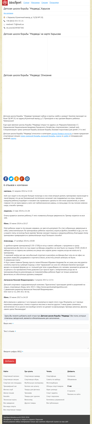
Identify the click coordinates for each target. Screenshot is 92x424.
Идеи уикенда (51, 389)
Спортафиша (51, 376)
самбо (66, 136)
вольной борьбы (48, 136)
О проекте (71, 391)
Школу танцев (8, 393)
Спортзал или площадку (12, 383)
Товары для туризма (32, 396)
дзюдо (58, 136)
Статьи (26, 2)
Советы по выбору (53, 379)
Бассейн (6, 396)
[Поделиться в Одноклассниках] (16, 178)
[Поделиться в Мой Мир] (27, 178)
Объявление (72, 379)
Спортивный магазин (11, 376)
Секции (44, 2)
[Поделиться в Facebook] (5, 178)
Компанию (71, 376)
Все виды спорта (9, 406)
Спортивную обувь (32, 379)
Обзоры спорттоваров (54, 386)
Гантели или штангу (32, 386)
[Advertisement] (69, 54)
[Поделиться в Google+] (22, 178)
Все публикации (52, 403)
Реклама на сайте (73, 394)
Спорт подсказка (52, 396)
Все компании (8, 13)
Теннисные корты (10, 400)
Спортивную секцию (11, 379)
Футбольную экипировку (34, 383)
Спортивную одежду (32, 376)
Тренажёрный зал (10, 386)
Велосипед (28, 400)
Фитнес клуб (8, 389)
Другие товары (30, 403)
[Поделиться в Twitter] (11, 178)
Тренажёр (28, 393)
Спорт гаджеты (52, 393)
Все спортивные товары (12, 410)
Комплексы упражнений (55, 400)
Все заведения (8, 403)
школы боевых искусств (61, 133)
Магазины (35, 2)
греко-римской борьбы (30, 136)
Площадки (54, 2)
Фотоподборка (52, 383)
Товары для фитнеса (32, 389)
